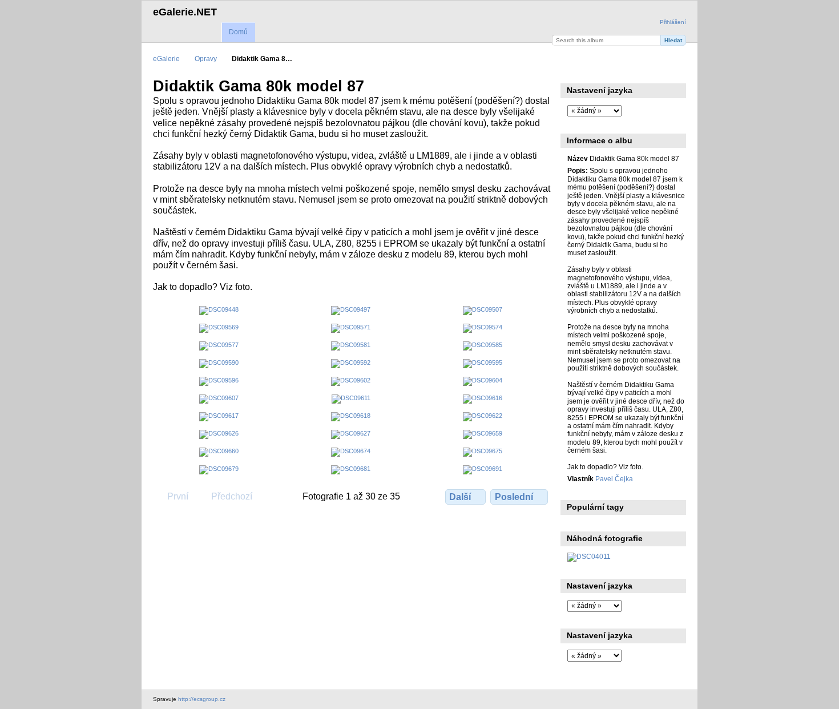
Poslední (514, 497)
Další (460, 497)
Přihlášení (673, 22)
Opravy (206, 58)
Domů (238, 32)
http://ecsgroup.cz (201, 699)
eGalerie (166, 58)
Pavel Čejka (614, 478)
